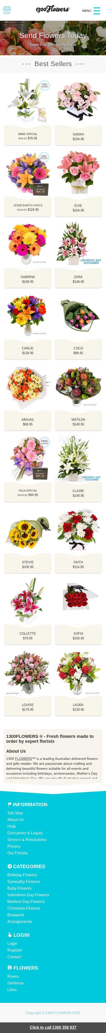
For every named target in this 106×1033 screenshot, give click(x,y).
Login (12, 943)
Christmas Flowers (23, 908)
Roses (13, 976)
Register (14, 950)
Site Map (15, 813)
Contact (14, 957)
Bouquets (15, 915)
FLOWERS (23, 759)
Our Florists (17, 853)
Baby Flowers (19, 888)
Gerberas (15, 983)
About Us (15, 820)
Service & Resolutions (26, 840)
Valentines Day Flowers (28, 895)
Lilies (12, 990)
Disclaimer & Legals (25, 833)
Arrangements (19, 921)
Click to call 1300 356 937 (53, 1027)
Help (11, 826)
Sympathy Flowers (23, 882)
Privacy (13, 846)
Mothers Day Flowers (26, 901)
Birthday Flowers (22, 875)
